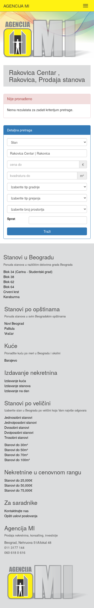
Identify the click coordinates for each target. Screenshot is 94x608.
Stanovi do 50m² (16, 449)
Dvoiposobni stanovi (18, 432)
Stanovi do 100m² (17, 459)
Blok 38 (8, 276)
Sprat (11, 218)
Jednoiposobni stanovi (20, 422)
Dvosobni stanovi (16, 427)
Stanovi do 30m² (16, 444)
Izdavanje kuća (15, 380)
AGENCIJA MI (16, 6)
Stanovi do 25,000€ (18, 480)
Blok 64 (8, 286)
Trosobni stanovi (16, 437)
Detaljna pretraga (19, 130)
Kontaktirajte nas (16, 510)
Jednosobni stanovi (18, 417)
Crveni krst (11, 291)
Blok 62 (8, 281)
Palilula (9, 328)
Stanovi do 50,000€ (18, 485)
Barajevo (10, 360)
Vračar (9, 333)
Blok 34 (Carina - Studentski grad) (27, 271)
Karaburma (11, 296)
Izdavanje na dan (16, 390)
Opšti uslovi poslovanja (20, 515)
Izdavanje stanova (17, 385)
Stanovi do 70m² (16, 454)
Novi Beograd (14, 323)
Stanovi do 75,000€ (18, 490)
